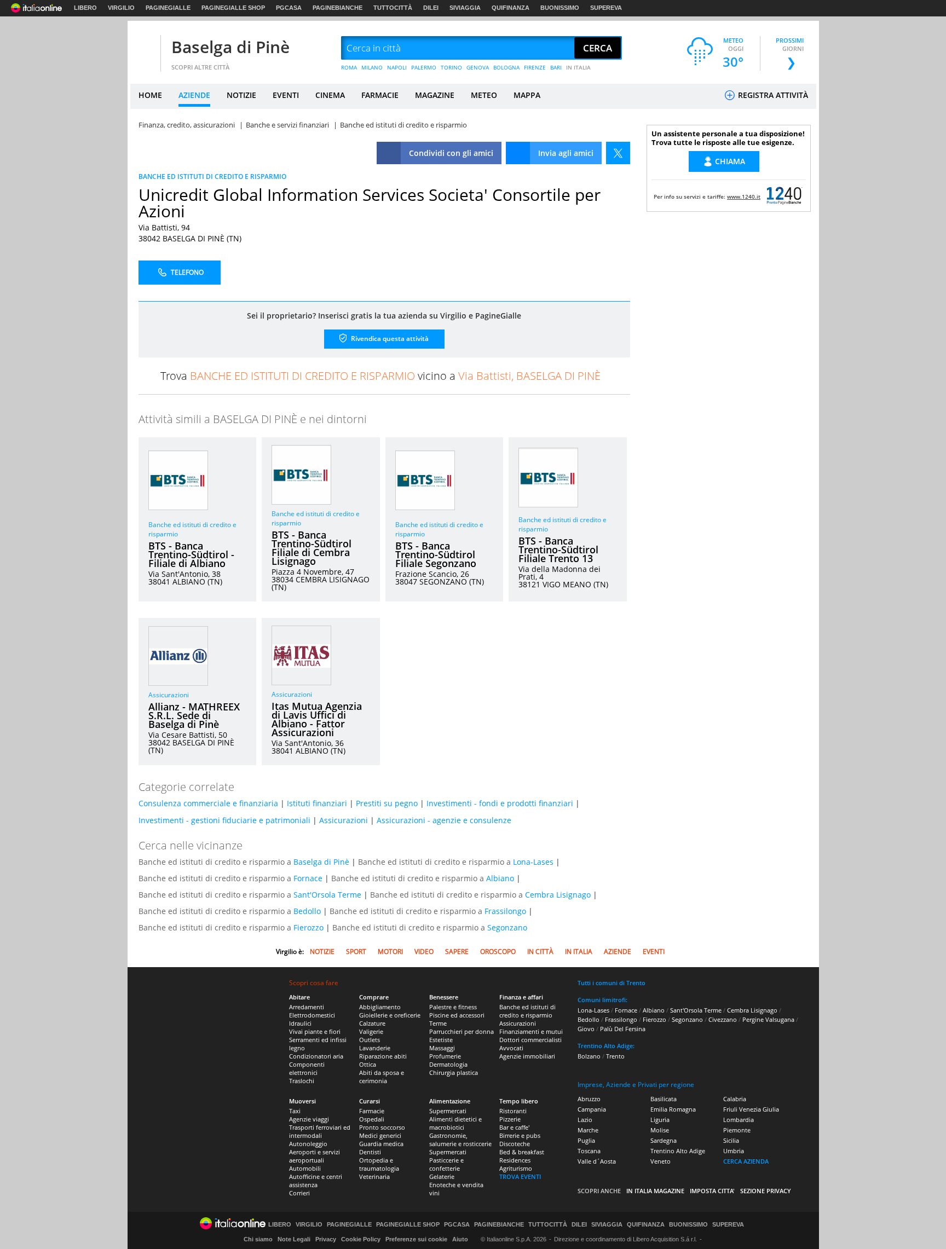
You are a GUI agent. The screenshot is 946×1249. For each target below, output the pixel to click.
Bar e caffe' (514, 1127)
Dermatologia (448, 1064)
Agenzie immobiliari (527, 1056)
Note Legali (294, 1239)
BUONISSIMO (559, 7)
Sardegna (663, 1140)
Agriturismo (515, 1168)
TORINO (451, 67)
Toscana (589, 1151)
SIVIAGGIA (465, 7)
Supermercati (447, 1111)
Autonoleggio (308, 1144)
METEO (484, 95)
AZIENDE (194, 95)
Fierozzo (308, 927)
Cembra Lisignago (558, 894)
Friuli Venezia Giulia (751, 1109)
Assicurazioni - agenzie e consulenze (444, 820)
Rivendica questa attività (389, 338)
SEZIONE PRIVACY (765, 1191)
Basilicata (663, 1099)
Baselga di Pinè (230, 47)
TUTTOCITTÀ (392, 7)
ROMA (349, 67)
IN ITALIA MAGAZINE (655, 1191)
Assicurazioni (168, 694)
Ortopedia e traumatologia (379, 1164)
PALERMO (423, 67)
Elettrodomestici (312, 1015)
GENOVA (477, 67)
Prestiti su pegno (387, 803)
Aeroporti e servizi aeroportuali (314, 1156)
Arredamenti (306, 1007)
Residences (514, 1160)
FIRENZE (535, 67)
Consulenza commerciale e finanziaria (208, 803)
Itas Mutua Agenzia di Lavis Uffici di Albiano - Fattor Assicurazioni (317, 719)
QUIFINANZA (510, 7)
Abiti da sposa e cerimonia (381, 1076)
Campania (592, 1109)
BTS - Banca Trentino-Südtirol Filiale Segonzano (435, 554)
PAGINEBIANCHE (337, 7)
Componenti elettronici (307, 1068)
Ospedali (371, 1119)
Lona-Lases (533, 862)
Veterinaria (374, 1176)
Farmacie (371, 1111)
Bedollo (307, 911)
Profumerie (445, 1056)
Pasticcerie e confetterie (446, 1164)
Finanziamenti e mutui (531, 1031)
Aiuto (460, 1239)
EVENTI (286, 95)
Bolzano (589, 1056)
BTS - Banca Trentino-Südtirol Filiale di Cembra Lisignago (311, 548)
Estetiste (441, 1040)
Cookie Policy (360, 1239)
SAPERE (457, 951)
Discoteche (514, 1144)
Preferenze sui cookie (416, 1239)
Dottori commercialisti (530, 1040)
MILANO (372, 67)
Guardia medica (381, 1144)
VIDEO (424, 951)
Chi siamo (258, 1239)
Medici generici (380, 1135)
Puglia (586, 1140)
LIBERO (85, 7)
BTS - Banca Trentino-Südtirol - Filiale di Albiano (191, 554)
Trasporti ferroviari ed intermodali (319, 1131)
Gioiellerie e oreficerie (389, 1015)
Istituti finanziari (317, 803)
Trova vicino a (380, 375)
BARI (556, 67)
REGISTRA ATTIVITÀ (772, 95)
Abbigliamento (380, 1007)
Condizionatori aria (316, 1056)
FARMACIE (380, 95)
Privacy (325, 1239)
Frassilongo (505, 911)
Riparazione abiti (383, 1056)
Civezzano (722, 1019)
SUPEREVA (606, 7)
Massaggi (442, 1048)
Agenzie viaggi (309, 1119)
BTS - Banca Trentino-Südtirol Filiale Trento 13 (558, 549)
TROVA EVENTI (520, 1176)
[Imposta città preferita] (144, 48)
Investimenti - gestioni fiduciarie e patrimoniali (224, 820)
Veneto (660, 1161)
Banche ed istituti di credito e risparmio (527, 1011)
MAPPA (527, 95)
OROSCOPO (498, 951)
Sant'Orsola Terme (327, 894)
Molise (659, 1130)
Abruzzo (589, 1099)
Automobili (305, 1168)
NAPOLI (397, 67)
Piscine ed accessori (456, 1015)
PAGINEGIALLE (168, 7)
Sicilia (731, 1140)
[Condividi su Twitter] (618, 153)
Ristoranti (513, 1111)
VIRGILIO (121, 7)
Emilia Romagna (673, 1109)
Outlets (369, 1040)
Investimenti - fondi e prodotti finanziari (499, 803)
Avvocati (511, 1048)
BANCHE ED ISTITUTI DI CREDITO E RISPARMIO (212, 176)
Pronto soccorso (382, 1127)
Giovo (586, 1029)
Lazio (585, 1119)
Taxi (295, 1111)
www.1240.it (743, 196)
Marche (588, 1130)
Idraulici (300, 1023)
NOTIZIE (241, 95)
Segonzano (507, 927)
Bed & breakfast (521, 1152)
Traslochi (301, 1081)
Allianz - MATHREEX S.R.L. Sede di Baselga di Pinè (194, 715)
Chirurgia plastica (453, 1072)
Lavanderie (374, 1048)
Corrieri (299, 1193)
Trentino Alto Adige (677, 1151)
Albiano (500, 878)
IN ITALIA (578, 67)
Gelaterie (441, 1176)
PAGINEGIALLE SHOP (233, 7)
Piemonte (737, 1130)
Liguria (660, 1119)
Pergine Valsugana (768, 1019)
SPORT (356, 951)
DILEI (431, 7)
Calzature (372, 1023)
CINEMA (330, 95)
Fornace (307, 878)
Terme (438, 1023)
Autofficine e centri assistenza (315, 1180)
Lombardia (738, 1119)
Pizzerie (510, 1119)
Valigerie (371, 1031)
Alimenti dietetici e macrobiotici (455, 1123)
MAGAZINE (434, 95)
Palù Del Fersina (622, 1029)
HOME (150, 95)
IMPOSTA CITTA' (712, 1191)
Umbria (733, 1151)
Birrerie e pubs (519, 1135)
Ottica (367, 1064)
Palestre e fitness (453, 1007)
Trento (615, 1056)
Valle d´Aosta (597, 1161)
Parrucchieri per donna (461, 1031)
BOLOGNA (506, 67)
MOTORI (390, 951)
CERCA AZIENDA (746, 1161)
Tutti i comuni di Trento (611, 983)
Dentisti (370, 1152)
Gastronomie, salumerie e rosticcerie (460, 1139)
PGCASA (289, 7)
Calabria (734, 1099)
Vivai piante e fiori (315, 1031)
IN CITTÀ (540, 951)
